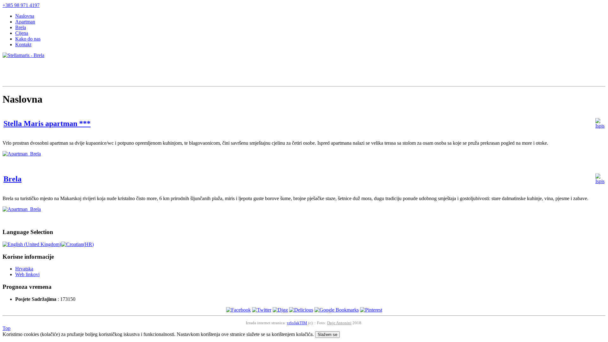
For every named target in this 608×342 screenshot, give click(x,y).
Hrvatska (24, 268)
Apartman (25, 21)
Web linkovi (27, 274)
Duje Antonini (339, 322)
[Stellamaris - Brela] (23, 55)
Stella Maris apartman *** (47, 123)
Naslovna (24, 16)
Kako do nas (28, 38)
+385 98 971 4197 (21, 5)
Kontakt (23, 44)
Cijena (21, 33)
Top (6, 328)
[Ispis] (600, 126)
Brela (20, 27)
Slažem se (327, 334)
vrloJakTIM (297, 322)
